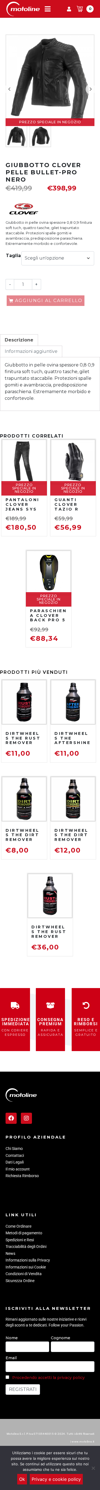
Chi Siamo (14, 1148)
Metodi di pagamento (24, 1233)
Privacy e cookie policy (56, 1479)
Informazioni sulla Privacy (28, 1260)
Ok (22, 1479)
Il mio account (18, 1169)
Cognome (60, 1337)
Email (11, 1357)
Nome (12, 1337)
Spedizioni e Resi (20, 1240)
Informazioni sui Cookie (26, 1267)
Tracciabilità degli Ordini (26, 1246)
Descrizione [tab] (19, 340)
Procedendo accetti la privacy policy (48, 1377)
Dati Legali (15, 1162)
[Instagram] (26, 1118)
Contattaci (15, 1155)
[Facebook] (11, 1118)
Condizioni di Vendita (24, 1274)
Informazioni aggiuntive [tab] (31, 351)
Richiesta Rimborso (22, 1176)
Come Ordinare (18, 1226)
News (10, 1253)
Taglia (13, 255)
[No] (93, 1468)
